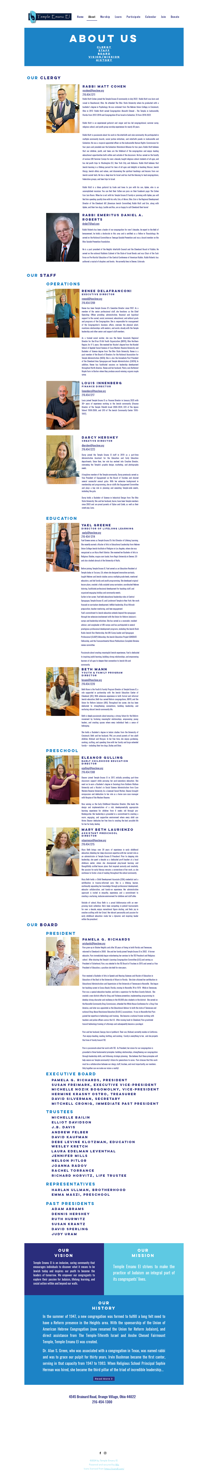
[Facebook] (100, 1453)
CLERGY (104, 47)
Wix (117, 1464)
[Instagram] (105, 1453)
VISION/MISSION (104, 56)
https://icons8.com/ (114, 1468)
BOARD (104, 53)
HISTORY (104, 60)
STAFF (104, 50)
